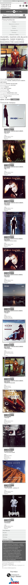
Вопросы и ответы (14, 34)
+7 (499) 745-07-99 (6, 5)
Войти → (15, 0)
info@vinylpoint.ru (5, 8)
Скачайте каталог (14, 17)
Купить (15, 99)
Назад (14, 21)
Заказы (14, 28)
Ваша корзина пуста (17, 3)
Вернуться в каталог (14, 24)
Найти (24, 15)
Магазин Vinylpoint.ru (8, 541)
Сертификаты (14, 30)
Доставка (5, 534)
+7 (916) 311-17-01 (6, 6)
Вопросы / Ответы (7, 539)
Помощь (14, 32)
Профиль (14, 26)
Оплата (5, 532)
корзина (22, 0)
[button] (26, 45)
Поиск (5, 15)
